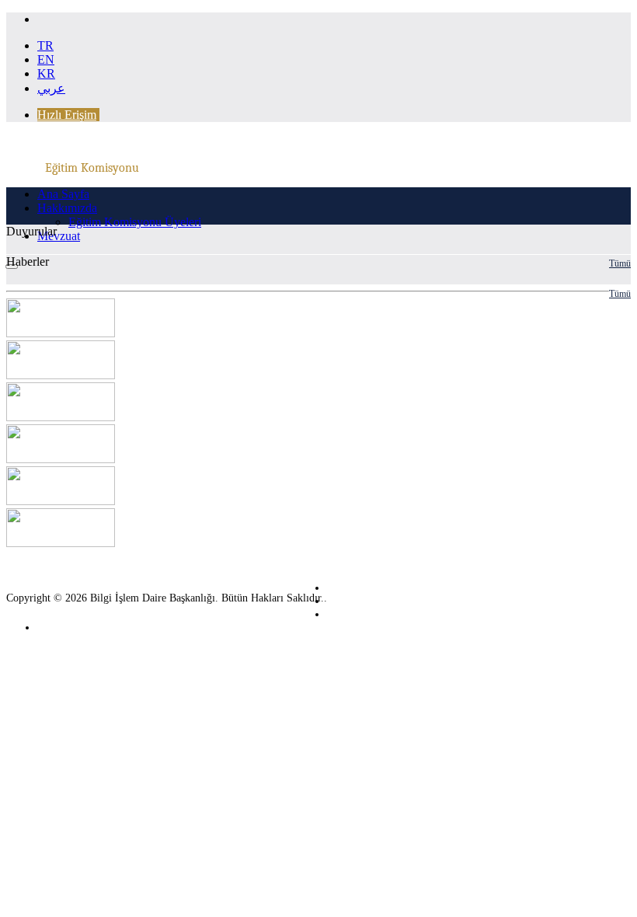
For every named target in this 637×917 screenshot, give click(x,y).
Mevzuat (58, 235)
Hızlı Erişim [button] (66, 114)
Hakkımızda (67, 207)
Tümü (620, 263)
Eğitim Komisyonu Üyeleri (134, 221)
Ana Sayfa (63, 193)
